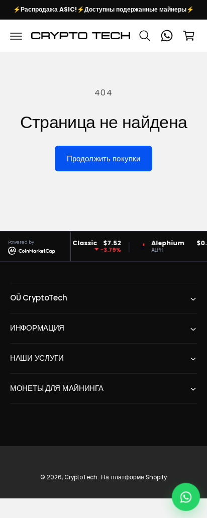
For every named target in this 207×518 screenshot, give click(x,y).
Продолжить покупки (104, 158)
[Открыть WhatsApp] (186, 497)
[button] (16, 36)
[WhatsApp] (167, 36)
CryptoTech (80, 477)
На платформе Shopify (133, 477)
